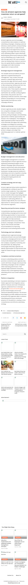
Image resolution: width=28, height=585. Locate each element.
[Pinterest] (21, 317)
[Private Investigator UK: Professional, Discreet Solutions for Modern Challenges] (21, 556)
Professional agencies (19, 312)
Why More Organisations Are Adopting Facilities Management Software (6, 543)
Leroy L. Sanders (8, 17)
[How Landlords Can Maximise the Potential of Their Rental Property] (7, 365)
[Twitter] (17, 317)
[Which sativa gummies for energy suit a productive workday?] (7, 381)
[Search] (26, 2)
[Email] (24, 317)
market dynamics (7, 312)
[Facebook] (13, 317)
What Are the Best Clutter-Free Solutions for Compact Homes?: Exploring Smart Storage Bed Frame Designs (21, 355)
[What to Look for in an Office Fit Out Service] (7, 556)
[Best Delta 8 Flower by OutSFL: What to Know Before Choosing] (21, 365)
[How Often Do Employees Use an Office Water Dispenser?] (21, 534)
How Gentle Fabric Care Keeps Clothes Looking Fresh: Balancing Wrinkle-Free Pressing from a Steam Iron (7, 355)
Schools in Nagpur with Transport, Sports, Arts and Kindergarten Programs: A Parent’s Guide (20, 390)
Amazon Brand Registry (13, 310)
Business (4, 9)
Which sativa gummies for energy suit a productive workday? (7, 389)
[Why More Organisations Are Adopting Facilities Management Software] (7, 534)
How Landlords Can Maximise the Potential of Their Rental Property (7, 373)
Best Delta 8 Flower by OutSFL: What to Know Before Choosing (20, 373)
